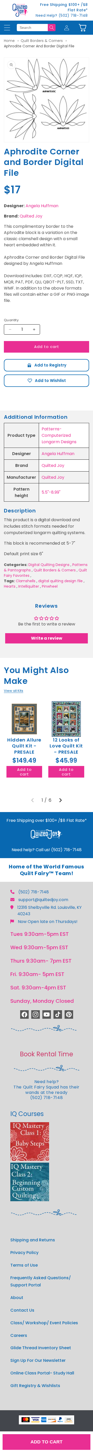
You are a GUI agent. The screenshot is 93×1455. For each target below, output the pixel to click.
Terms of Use (24, 1265)
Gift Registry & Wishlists (35, 1386)
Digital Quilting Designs (48, 564)
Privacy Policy (24, 1253)
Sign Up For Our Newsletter (38, 1360)
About (16, 1298)
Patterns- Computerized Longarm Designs (59, 435)
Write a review (46, 638)
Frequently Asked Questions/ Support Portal (40, 1281)
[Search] (52, 27)
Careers (18, 1335)
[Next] (60, 800)
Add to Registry (46, 365)
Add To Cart (46, 1441)
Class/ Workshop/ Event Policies (44, 1323)
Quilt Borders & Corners (42, 40)
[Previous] (32, 800)
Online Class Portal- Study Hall (42, 1373)
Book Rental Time (46, 1054)
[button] (82, 27)
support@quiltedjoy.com (43, 900)
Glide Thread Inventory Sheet (40, 1348)
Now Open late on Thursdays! (48, 922)
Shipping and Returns (32, 1240)
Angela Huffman (42, 206)
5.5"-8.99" (51, 492)
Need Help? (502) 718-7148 (62, 15)
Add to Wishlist (46, 380)
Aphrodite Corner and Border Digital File (39, 46)
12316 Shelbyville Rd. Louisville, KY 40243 (49, 910)
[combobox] (32, 27)
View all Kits (13, 690)
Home (9, 40)
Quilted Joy (31, 216)
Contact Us (22, 1310)
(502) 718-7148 (33, 892)
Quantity (11, 320)
